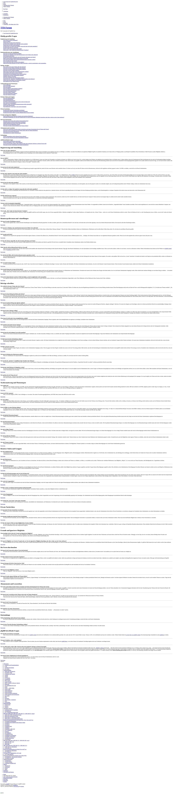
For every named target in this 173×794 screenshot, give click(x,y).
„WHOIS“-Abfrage (99, 647)
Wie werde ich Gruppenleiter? (9, 103)
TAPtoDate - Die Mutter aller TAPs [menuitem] (10, 24)
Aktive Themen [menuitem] (6, 18)
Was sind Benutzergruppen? (9, 100)
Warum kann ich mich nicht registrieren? (11, 42)
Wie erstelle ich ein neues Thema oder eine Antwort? (14, 66)
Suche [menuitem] (4, 22)
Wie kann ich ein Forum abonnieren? (11, 131)
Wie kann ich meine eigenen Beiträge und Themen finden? (15, 125)
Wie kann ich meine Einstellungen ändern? (12, 53)
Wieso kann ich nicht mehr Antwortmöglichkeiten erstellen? (16, 71)
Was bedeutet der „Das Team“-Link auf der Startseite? (14, 106)
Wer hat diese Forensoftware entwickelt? (12, 141)
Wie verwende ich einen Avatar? (10, 60)
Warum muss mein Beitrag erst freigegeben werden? (14, 80)
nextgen (22, 786)
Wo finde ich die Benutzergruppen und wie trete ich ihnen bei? (16, 101)
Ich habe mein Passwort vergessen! (10, 47)
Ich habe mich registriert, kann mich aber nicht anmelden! (15, 43)
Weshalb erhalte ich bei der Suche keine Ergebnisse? (14, 122)
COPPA (73, 174)
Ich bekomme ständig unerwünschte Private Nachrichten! (15, 111)
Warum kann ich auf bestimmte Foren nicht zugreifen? (14, 74)
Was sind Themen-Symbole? (9, 94)
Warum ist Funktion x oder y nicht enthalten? (12, 142)
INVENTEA (16, 786)
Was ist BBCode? (7, 84)
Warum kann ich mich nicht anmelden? (11, 45)
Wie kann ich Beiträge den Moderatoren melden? (13, 77)
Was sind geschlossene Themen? (10, 93)
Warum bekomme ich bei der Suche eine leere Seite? (14, 123)
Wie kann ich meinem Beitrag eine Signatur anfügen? (14, 69)
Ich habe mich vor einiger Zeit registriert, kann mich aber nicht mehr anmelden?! (20, 46)
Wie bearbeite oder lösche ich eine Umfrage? (12, 72)
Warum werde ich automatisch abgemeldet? (12, 48)
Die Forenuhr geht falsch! (8, 56)
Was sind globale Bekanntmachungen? (11, 89)
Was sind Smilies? (7, 87)
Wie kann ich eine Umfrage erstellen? (11, 70)
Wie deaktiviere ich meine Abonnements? (12, 132)
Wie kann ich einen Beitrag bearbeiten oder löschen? (14, 68)
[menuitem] (10, 1)
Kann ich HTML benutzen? (9, 86)
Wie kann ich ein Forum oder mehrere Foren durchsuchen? (15, 120)
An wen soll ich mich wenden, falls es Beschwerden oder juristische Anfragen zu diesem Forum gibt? (24, 143)
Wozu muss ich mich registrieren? (10, 40)
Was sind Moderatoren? (8, 99)
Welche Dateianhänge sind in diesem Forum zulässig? (14, 136)
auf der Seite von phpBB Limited (133, 634)
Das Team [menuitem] (5, 23)
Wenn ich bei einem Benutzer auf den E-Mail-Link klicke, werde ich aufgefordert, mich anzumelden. (24, 63)
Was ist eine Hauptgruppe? (9, 105)
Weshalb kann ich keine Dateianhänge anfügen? (13, 75)
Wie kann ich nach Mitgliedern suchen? (11, 124)
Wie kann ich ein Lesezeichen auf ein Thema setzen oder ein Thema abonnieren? (20, 130)
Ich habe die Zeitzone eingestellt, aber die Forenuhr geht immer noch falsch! (19, 57)
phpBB (7, 784)
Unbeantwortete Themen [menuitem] (8, 17)
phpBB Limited (168, 248)
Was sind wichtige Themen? (9, 92)
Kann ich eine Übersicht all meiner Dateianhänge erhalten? (15, 137)
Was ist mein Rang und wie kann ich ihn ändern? (13, 62)
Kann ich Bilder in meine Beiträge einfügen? (12, 88)
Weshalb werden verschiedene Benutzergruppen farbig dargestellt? (17, 104)
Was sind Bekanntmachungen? (9, 91)
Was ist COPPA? (7, 41)
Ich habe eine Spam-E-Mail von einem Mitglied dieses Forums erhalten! (18, 112)
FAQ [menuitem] (4, 20)
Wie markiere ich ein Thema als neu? (11, 81)
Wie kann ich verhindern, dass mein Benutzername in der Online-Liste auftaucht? (20, 54)
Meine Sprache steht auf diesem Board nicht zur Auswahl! (15, 58)
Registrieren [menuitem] (5, 14)
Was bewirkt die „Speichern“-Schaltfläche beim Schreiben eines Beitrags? (19, 79)
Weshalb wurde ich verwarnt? (9, 76)
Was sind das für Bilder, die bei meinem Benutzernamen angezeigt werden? (19, 59)
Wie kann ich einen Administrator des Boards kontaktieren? (16, 144)
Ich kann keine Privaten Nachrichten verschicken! (13, 110)
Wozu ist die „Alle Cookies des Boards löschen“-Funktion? (16, 50)
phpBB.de (9, 249)
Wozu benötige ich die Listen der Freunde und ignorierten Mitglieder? (18, 116)
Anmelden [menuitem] (5, 13)
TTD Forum (6, 27)
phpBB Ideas (64, 641)
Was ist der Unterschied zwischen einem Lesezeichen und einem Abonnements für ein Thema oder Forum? (26, 129)
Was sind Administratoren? (9, 98)
